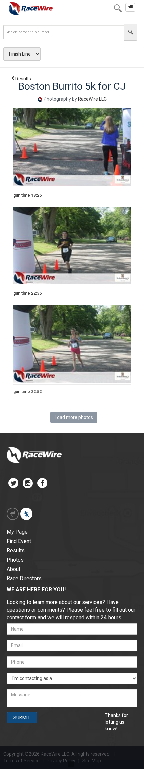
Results (23, 78)
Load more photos (74, 417)
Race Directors (24, 578)
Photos (15, 560)
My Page (17, 532)
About (13, 569)
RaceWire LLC (92, 99)
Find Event (19, 541)
